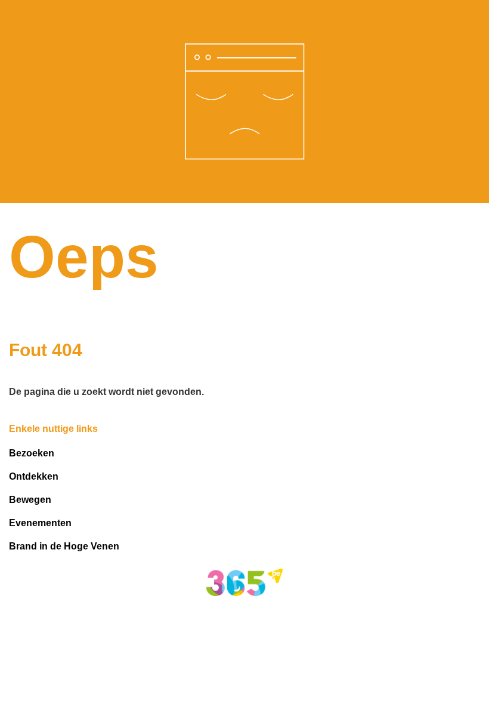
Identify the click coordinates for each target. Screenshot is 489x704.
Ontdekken (33, 476)
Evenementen (40, 523)
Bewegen (30, 500)
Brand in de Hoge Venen (64, 546)
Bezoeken (31, 453)
